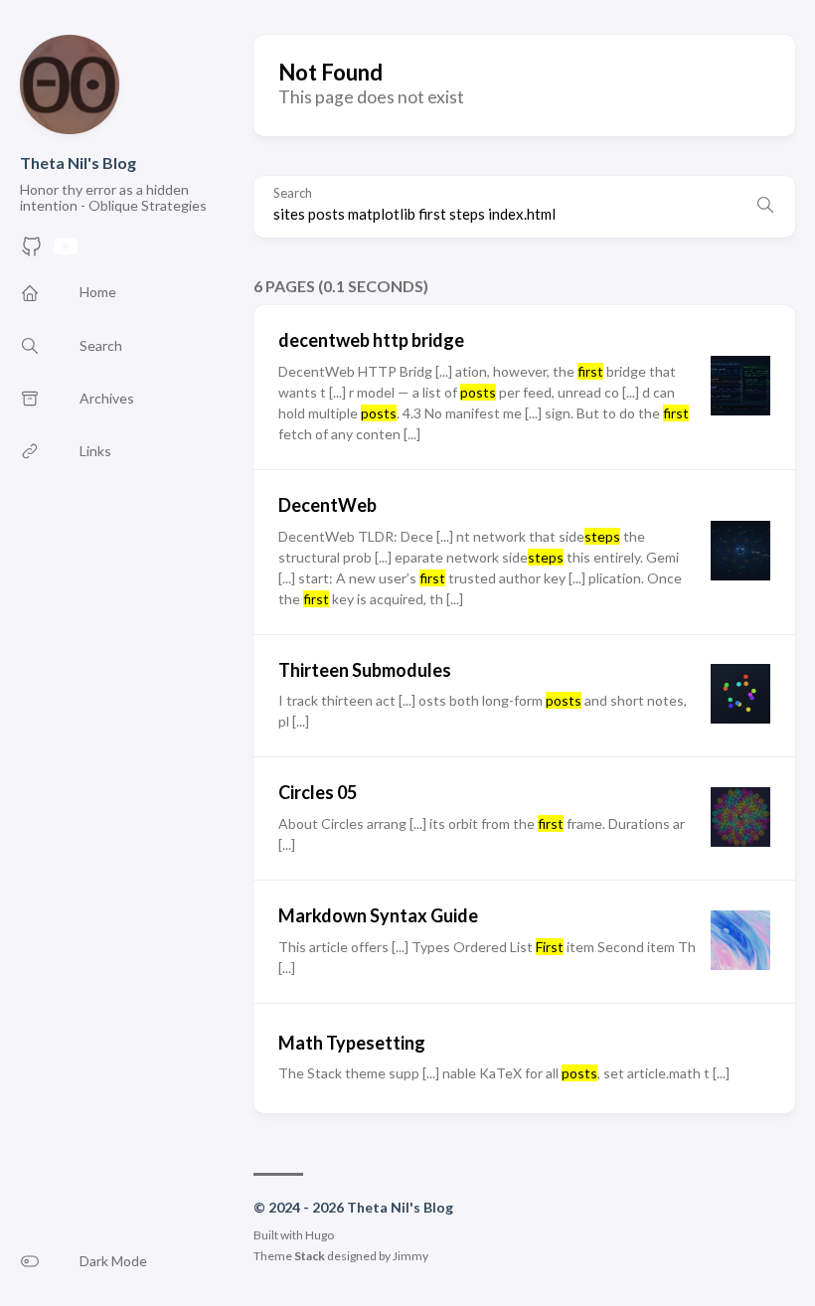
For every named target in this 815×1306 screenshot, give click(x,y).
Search (292, 193)
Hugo (319, 1234)
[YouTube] (66, 252)
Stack (309, 1255)
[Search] (765, 207)
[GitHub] (32, 252)
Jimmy (410, 1255)
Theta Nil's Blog (78, 162)
